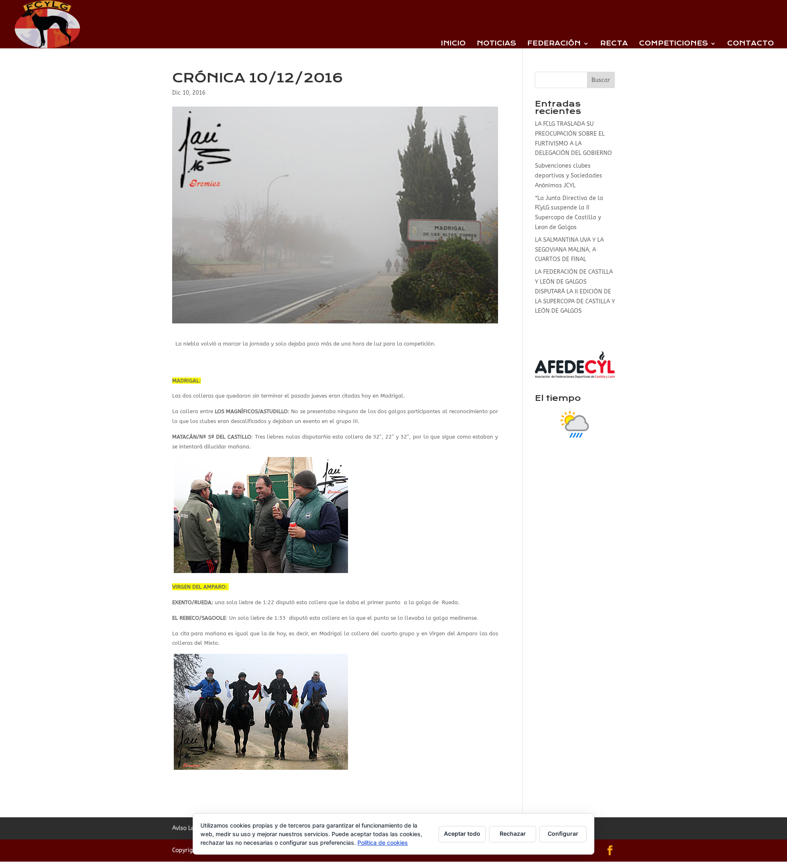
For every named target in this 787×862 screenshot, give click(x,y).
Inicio (453, 44)
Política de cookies (382, 842)
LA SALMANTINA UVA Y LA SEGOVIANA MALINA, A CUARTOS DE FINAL (569, 250)
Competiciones (673, 44)
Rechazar (513, 833)
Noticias (496, 44)
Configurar (563, 833)
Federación (554, 44)
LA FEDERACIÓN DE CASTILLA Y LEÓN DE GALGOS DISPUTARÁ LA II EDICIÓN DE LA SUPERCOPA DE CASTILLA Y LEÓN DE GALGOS (575, 291)
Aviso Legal (187, 828)
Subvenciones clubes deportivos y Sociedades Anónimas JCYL (568, 175)
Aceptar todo (462, 833)
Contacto (750, 44)
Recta (614, 44)
